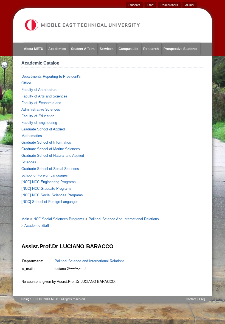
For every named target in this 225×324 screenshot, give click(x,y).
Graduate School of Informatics (46, 142)
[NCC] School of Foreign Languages (49, 202)
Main (25, 219)
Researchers (169, 5)
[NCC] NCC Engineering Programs (48, 182)
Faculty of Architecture (39, 90)
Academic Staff (36, 226)
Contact (191, 299)
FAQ (202, 299)
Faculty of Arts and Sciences (44, 96)
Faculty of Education (37, 116)
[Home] (82, 24)
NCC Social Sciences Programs (58, 219)
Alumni (189, 5)
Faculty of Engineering (39, 123)
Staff (150, 5)
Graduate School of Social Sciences (50, 169)
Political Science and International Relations (90, 261)
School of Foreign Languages (44, 175)
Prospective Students (180, 49)
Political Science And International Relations (124, 219)
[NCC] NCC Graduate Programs (46, 188)
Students (134, 5)
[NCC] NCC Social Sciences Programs (52, 195)
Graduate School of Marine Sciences (50, 149)
